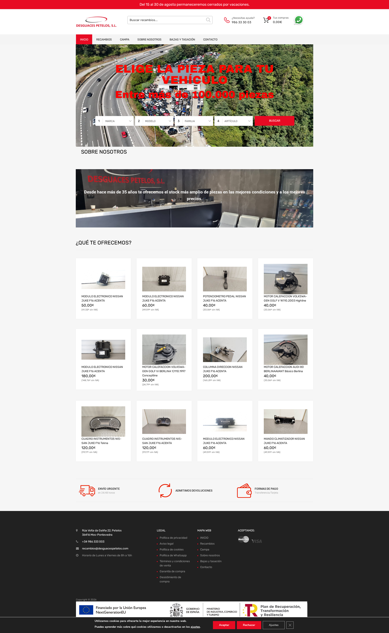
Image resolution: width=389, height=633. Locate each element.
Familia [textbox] (190, 121)
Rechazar (249, 625)
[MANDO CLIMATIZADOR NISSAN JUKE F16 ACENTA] (286, 421)
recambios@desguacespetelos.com (105, 548)
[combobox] (114, 121)
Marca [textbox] (110, 121)
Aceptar (224, 625)
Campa (124, 39)
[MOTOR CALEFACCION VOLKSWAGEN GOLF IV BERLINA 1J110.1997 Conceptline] (164, 349)
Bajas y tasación (182, 39)
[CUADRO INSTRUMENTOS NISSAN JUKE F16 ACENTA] (164, 421)
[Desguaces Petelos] (93, 21)
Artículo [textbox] (230, 121)
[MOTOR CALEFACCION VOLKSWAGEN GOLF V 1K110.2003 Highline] (286, 279)
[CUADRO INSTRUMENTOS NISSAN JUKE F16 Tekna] (103, 421)
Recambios (104, 39)
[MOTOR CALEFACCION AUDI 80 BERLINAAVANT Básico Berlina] (286, 349)
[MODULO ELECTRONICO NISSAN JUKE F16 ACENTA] (103, 279)
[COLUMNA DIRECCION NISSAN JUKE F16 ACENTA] (225, 349)
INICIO (84, 39)
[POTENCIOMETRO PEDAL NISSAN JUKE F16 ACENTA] (225, 279)
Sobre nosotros (149, 39)
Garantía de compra (172, 571)
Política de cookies (172, 549)
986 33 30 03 (241, 22)
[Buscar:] (170, 20)
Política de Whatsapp (173, 555)
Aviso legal (166, 543)
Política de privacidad (173, 538)
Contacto (210, 39)
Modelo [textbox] (150, 121)
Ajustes (274, 625)
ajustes (195, 627)
